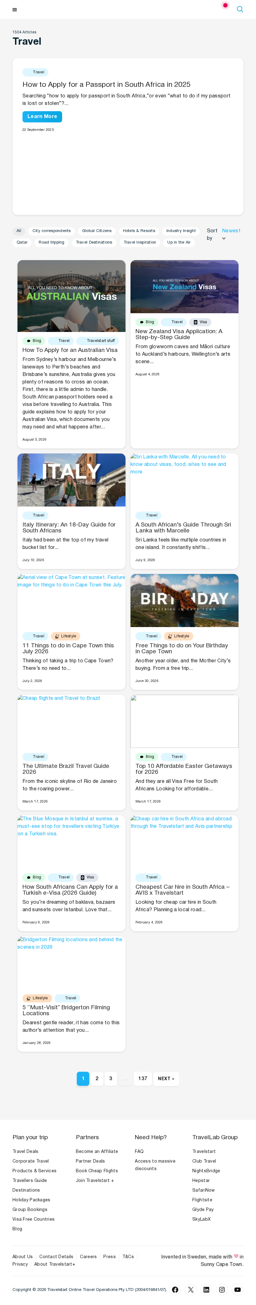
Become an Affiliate (97, 1152)
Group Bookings (29, 1210)
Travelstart (204, 1152)
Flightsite (202, 1200)
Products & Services (34, 1171)
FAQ (139, 1152)
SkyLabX (201, 1220)
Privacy (20, 1265)
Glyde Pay (203, 1210)
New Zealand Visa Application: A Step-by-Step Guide (178, 334)
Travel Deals (25, 1152)
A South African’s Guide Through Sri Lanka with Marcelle (183, 528)
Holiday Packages (31, 1200)
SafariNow (203, 1191)
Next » (166, 1079)
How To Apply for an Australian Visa (70, 350)
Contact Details (56, 1257)
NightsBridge (206, 1171)
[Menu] (14, 9)
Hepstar (201, 1181)
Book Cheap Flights (97, 1171)
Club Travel (204, 1161)
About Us (22, 1257)
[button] (241, 9)
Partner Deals (90, 1161)
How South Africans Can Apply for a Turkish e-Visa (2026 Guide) (70, 890)
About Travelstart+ (54, 1265)
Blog (17, 1229)
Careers (88, 1257)
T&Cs (128, 1257)
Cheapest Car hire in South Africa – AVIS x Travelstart (182, 890)
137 (142, 1079)
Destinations (26, 1191)
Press (109, 1257)
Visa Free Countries (33, 1220)
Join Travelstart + (95, 1181)
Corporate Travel (30, 1161)
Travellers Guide (29, 1181)
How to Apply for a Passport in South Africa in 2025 (106, 85)
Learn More (42, 117)
